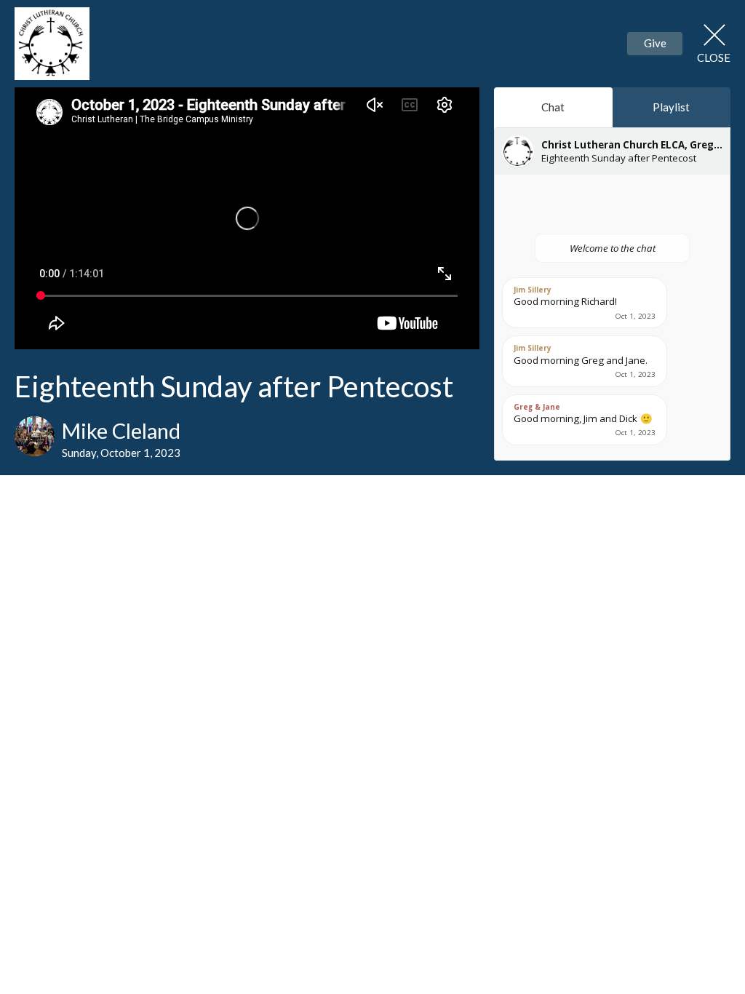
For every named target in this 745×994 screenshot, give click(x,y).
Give (655, 42)
